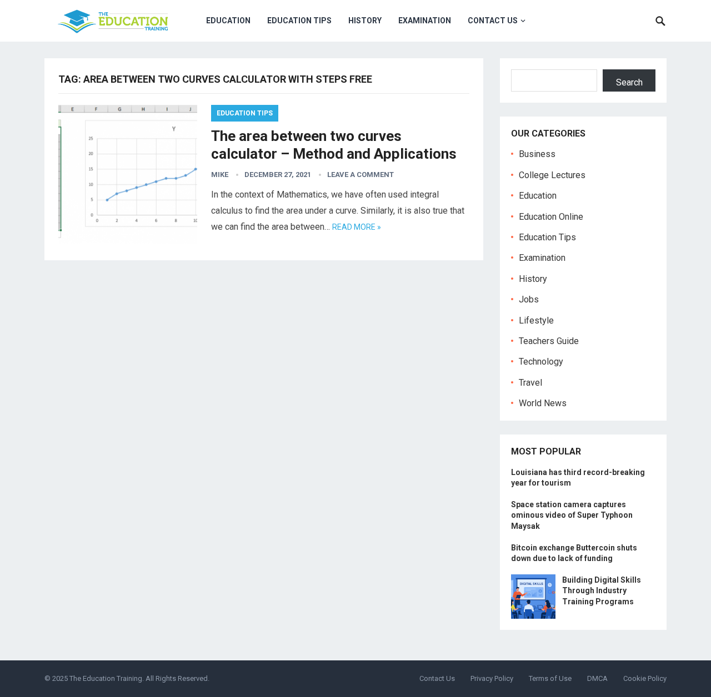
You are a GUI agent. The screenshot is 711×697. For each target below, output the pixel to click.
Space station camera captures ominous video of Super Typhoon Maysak (572, 515)
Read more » (356, 227)
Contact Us (493, 20)
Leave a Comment (360, 174)
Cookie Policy (645, 678)
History (365, 20)
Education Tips (299, 20)
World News (543, 403)
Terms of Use (550, 678)
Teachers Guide (549, 341)
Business (537, 154)
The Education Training (105, 678)
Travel (530, 382)
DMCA (597, 678)
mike (219, 174)
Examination (424, 20)
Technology (541, 361)
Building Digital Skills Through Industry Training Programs (601, 590)
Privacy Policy (491, 678)
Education (228, 20)
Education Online (551, 216)
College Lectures (552, 175)
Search (629, 82)
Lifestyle (536, 320)
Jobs (529, 299)
